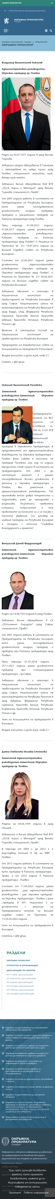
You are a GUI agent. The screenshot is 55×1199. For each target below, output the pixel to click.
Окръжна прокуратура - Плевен (16, 42)
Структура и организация (22, 965)
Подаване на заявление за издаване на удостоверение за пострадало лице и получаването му (23, 1071)
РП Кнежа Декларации (20, 982)
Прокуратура (41, 42)
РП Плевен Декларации (20, 986)
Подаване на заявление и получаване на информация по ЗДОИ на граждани (23, 1062)
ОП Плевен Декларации (20, 994)
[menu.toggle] (6, 30)
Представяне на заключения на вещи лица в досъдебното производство (25, 1118)
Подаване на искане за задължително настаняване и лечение (29, 1080)
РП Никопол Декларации (21, 978)
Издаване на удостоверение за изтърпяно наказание (25, 1095)
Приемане (15, 1192)
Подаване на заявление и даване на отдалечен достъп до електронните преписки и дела (26, 1046)
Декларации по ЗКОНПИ (21, 970)
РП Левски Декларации (20, 990)
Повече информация (36, 1192)
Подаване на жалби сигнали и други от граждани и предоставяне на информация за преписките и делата (28, 1037)
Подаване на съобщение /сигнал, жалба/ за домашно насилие (29, 1088)
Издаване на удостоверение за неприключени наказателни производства (26, 1028)
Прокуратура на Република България (27, 11)
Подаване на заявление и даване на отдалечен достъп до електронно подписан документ (26, 1054)
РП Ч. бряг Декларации (20, 975)
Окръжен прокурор (18, 960)
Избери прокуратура (12, 3)
